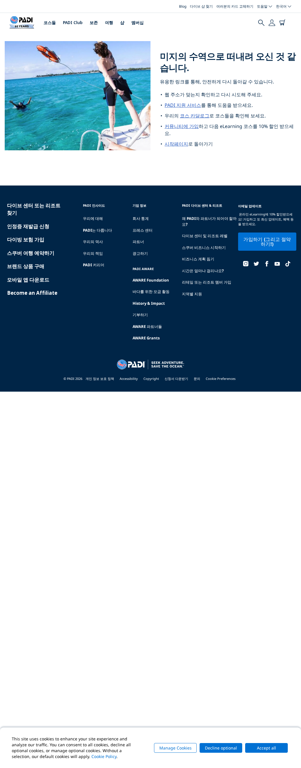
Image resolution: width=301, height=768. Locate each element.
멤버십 (137, 22)
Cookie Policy (103, 756)
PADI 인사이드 (94, 205)
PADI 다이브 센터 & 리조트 (202, 205)
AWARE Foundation (151, 280)
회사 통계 (141, 218)
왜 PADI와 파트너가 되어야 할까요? (209, 221)
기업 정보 (139, 205)
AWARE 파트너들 (147, 326)
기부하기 (140, 314)
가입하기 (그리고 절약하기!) (267, 241)
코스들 (50, 22)
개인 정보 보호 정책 (100, 378)
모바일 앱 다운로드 (28, 279)
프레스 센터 (143, 230)
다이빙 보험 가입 (25, 239)
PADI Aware (143, 269)
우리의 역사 (93, 241)
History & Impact (149, 303)
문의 (197, 378)
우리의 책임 (93, 253)
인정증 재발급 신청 (28, 226)
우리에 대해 (93, 218)
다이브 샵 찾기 (201, 6)
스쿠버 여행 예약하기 (30, 253)
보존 (94, 22)
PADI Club (73, 22)
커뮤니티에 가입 (182, 126)
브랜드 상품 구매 (25, 266)
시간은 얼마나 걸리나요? (203, 270)
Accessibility (129, 378)
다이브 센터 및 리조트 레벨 (205, 235)
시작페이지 (176, 144)
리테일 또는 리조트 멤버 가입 (206, 282)
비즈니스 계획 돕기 (198, 259)
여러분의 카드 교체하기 (234, 6)
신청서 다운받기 (176, 378)
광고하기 (140, 253)
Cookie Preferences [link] (220, 378)
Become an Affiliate (32, 292)
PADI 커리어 (93, 264)
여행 (109, 22)
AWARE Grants (146, 338)
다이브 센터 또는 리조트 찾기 (34, 209)
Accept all (266, 748)
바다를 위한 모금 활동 (151, 291)
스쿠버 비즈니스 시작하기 (204, 247)
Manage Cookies (175, 748)
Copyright (151, 378)
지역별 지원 (192, 294)
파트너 (138, 241)
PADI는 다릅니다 (97, 230)
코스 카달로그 (194, 115)
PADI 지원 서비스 (183, 105)
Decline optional (221, 748)
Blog (182, 6)
